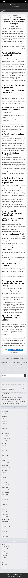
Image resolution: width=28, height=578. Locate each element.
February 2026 (5, 426)
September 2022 (6, 526)
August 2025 (5, 440)
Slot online (4, 566)
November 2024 (5, 462)
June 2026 (4, 416)
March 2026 (4, 423)
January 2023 (5, 516)
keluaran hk (4, 555)
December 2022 (5, 519)
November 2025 (5, 433)
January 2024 (5, 487)
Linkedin (20, 349)
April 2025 (4, 450)
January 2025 (5, 457)
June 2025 (4, 445)
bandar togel (5, 548)
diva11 (18, 202)
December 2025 (5, 431)
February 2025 (5, 455)
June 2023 (4, 504)
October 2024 (5, 465)
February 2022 (5, 536)
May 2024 (4, 477)
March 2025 (4, 453)
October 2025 (5, 435)
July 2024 (4, 472)
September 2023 (6, 497)
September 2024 (6, 467)
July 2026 (4, 413)
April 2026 (4, 421)
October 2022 (5, 524)
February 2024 (5, 484)
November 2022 (5, 521)
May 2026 (4, 418)
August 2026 (5, 411)
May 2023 (4, 507)
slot (2, 562)
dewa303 (4, 557)
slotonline (16, 352)
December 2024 (5, 460)
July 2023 (4, 502)
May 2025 (4, 448)
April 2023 (4, 509)
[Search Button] (26, 1)
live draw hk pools (6, 546)
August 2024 (5, 470)
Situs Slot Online (14, 15)
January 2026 (5, 428)
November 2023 (5, 492)
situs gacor (4, 551)
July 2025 (4, 443)
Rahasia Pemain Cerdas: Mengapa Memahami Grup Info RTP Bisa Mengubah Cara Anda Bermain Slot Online (14, 394)
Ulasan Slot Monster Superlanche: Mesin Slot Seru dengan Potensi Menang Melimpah (14, 21)
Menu (4, 1)
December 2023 (5, 489)
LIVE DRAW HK (5, 553)
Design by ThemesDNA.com (14, 576)
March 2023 (4, 511)
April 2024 (4, 480)
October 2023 (5, 494)
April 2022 (4, 531)
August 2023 (5, 499)
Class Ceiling (14, 4)
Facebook (14, 349)
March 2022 (4, 533)
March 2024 (4, 482)
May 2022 (4, 529)
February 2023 (5, 514)
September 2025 (6, 438)
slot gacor (4, 544)
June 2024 (4, 475)
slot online (4, 560)
